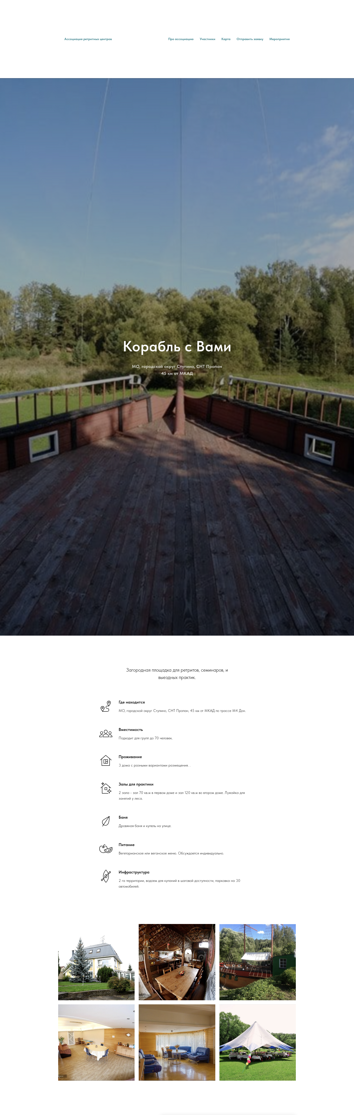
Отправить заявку (250, 39)
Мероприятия (279, 39)
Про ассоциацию (181, 39)
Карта (225, 39)
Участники (207, 39)
